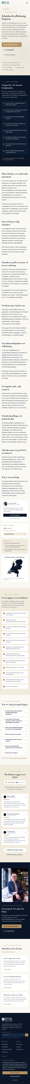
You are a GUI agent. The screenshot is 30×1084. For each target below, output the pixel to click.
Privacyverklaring (10, 1069)
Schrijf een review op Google (14, 854)
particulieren (5, 1044)
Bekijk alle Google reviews (15, 850)
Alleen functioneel (15, 1076)
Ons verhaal (19, 1044)
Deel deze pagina (10, 55)
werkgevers (5, 1052)
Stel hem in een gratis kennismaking (17, 758)
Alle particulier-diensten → (8, 952)
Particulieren (6, 9)
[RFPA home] (5, 2)
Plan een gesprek (15, 515)
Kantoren (18, 1046)
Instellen (16, 1080)
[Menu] (26, 2)
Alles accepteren (15, 1072)
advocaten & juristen (7, 1049)
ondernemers (5, 1046)
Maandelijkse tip (7, 1032)
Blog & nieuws (19, 1049)
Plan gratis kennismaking (10, 926)
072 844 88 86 (9, 50)
